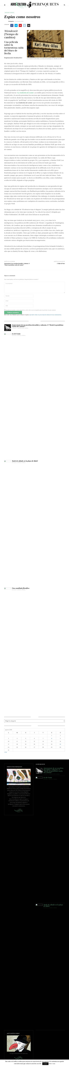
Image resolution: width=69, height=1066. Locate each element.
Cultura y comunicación (18, 328)
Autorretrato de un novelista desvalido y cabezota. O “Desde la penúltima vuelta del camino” (37, 325)
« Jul (5, 752)
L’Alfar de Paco (61, 263)
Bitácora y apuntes (9, 12)
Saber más (52, 1063)
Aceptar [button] (45, 1063)
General (26, 328)
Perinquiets (11, 21)
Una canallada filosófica (20, 588)
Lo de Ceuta (16, 333)
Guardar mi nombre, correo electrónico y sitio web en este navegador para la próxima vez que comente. (31, 310)
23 (60, 744)
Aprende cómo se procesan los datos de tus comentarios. (45, 314)
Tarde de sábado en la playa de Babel (25, 461)
